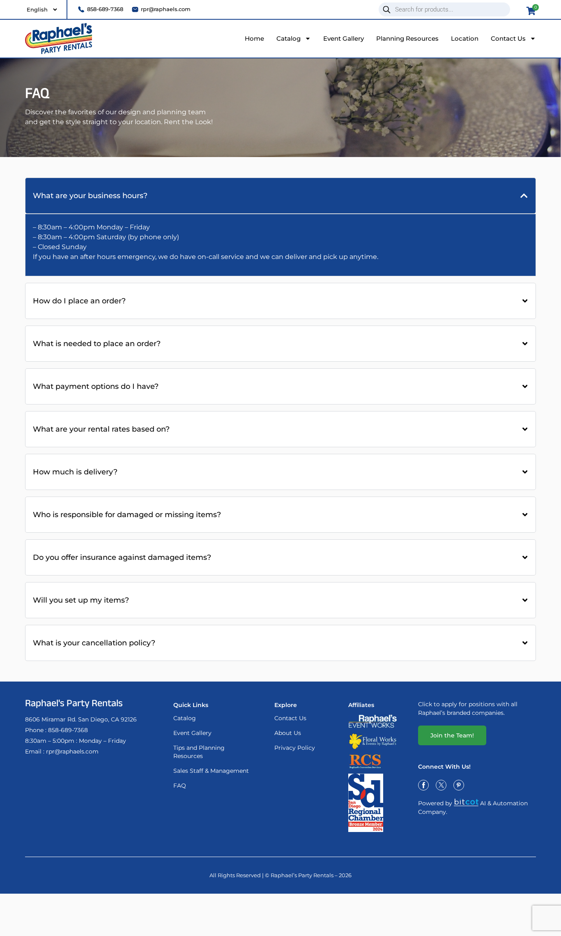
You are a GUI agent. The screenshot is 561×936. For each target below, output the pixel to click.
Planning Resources (407, 38)
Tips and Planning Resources (199, 752)
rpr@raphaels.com (72, 751)
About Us (287, 733)
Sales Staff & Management (211, 770)
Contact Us (508, 38)
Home (254, 38)
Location (464, 38)
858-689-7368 (68, 730)
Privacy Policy (294, 747)
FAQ (179, 785)
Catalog (288, 38)
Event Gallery (343, 38)
